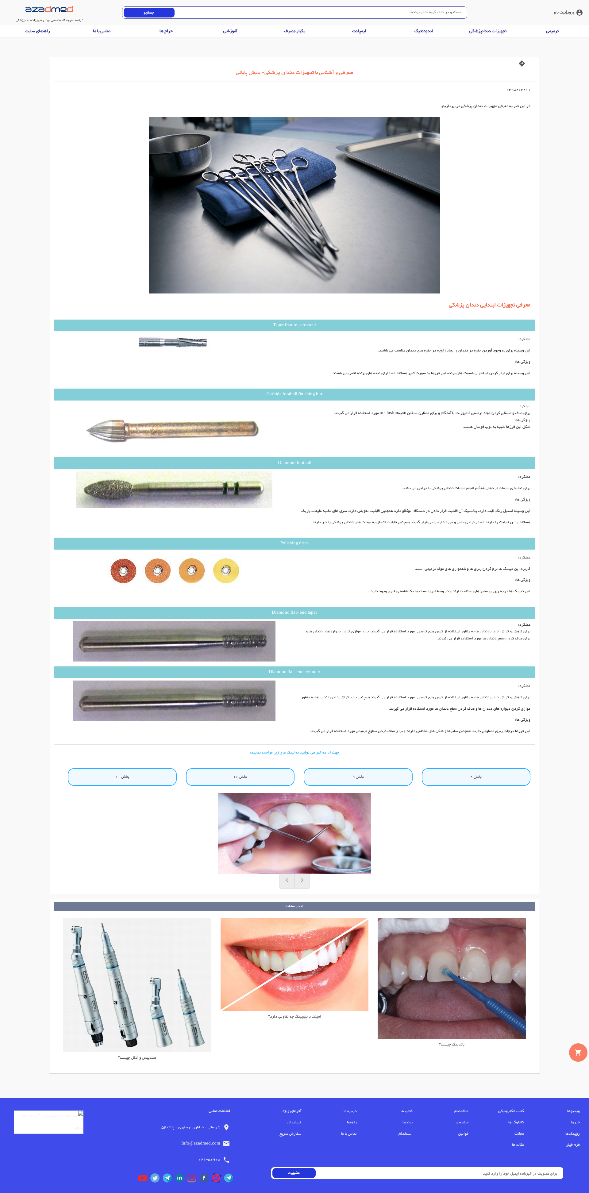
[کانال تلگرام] (230, 1179)
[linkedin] (181, 1179)
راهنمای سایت (37, 31)
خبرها (575, 1122)
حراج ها (166, 31)
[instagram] (193, 1179)
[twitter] (156, 1179)
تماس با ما (101, 31)
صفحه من (461, 1122)
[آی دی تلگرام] (169, 1179)
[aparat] (218, 1179)
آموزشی (230, 31)
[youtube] (144, 1179)
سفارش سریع (290, 1133)
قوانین (463, 1133)
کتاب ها (407, 1111)
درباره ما (350, 1111)
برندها (407, 1122)
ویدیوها (573, 1111)
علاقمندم (461, 1111)
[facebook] (205, 1179)
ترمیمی (552, 31)
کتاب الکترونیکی (511, 1111)
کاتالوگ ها (516, 1122)
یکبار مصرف (294, 31)
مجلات (519, 1133)
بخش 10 (240, 777)
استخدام (405, 1133)
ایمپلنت (359, 31)
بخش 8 (476, 777)
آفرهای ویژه (292, 1111)
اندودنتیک (423, 31)
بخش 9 (358, 777)
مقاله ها (518, 1145)
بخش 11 (122, 777)
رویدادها (572, 1133)
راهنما (352, 1122)
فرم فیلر (573, 1145)
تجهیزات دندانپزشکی (487, 31)
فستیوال (294, 1122)
